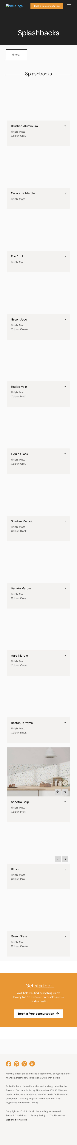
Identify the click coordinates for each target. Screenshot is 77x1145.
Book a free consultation (47, 5)
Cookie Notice (57, 1115)
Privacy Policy (38, 1115)
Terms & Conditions (16, 1115)
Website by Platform (16, 1119)
